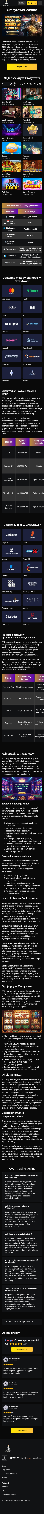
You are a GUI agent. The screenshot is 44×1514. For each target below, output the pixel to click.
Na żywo (15, 84)
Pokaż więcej (22, 1430)
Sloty (36, 84)
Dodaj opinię (22, 1349)
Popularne (5, 84)
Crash (26, 84)
